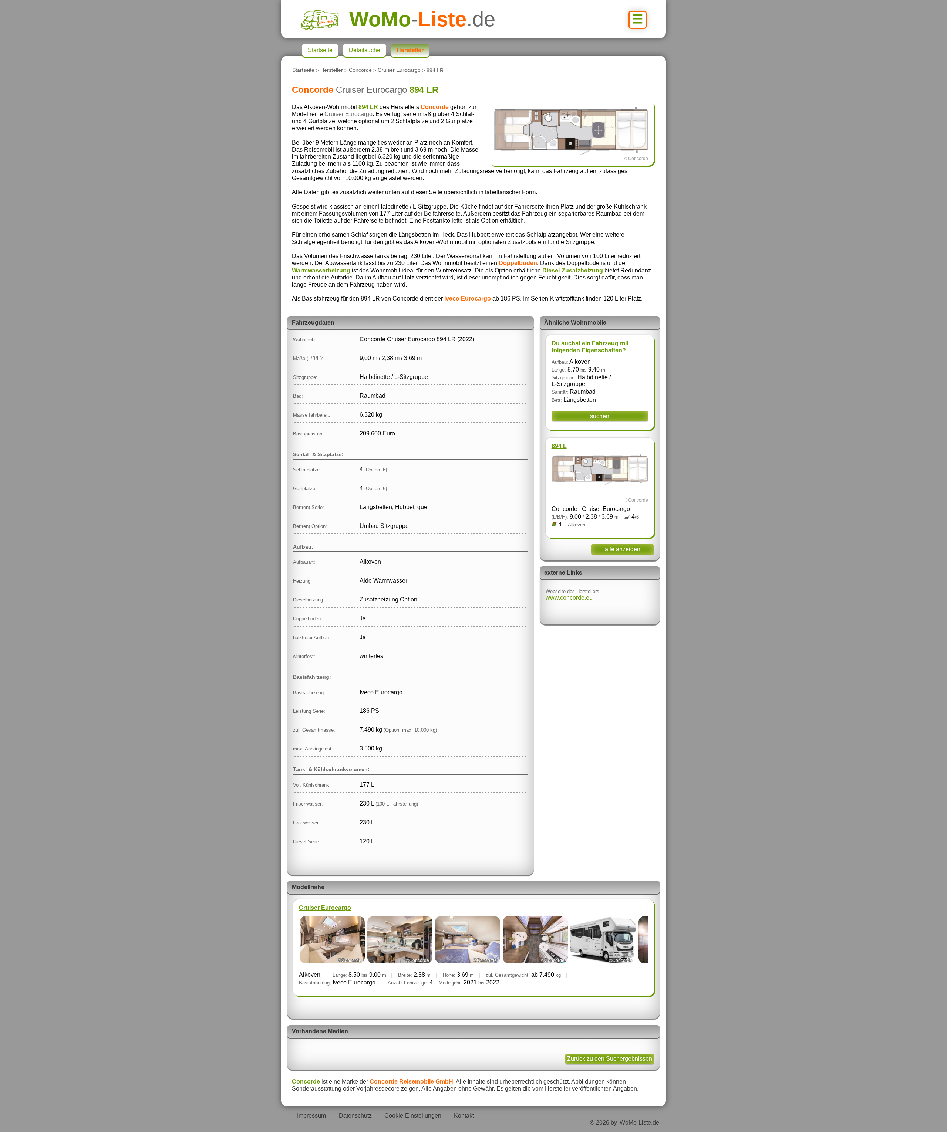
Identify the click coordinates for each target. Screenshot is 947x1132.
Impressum (311, 1115)
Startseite (303, 70)
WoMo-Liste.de (639, 1122)
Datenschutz (355, 1115)
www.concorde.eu (569, 597)
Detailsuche (364, 50)
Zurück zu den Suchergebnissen (609, 1058)
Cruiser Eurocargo (399, 70)
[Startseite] (324, 19)
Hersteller (331, 70)
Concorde (360, 70)
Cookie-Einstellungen (412, 1115)
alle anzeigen (622, 549)
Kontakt (464, 1115)
